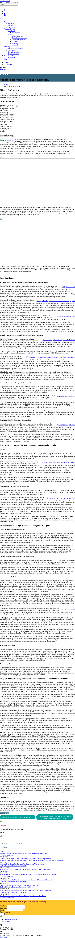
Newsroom (11, 57)
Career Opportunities (10, 919)
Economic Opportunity (19, 39)
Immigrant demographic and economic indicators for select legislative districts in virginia (55, 817)
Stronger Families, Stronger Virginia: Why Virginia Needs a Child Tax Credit (24, 853)
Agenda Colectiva (13, 54)
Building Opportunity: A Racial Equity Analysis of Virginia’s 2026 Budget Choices (25, 859)
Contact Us (11, 27)
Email (2, 910)
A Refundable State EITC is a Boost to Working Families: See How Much (23, 896)
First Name (3, 906)
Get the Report (4, 813)
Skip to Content (5, 1)
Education (15, 41)
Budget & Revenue (18, 36)
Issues (10, 34)
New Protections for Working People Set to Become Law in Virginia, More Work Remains (28, 874)
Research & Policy (9, 29)
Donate (6, 62)
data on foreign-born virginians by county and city (17, 817)
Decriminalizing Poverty (19, 38)
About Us (11, 24)
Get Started (11, 31)
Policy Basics (16, 32)
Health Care (15, 43)
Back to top (3, 937)
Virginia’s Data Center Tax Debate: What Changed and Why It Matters (22, 864)
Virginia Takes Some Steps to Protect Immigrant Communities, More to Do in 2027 (25, 869)
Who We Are (12, 25)
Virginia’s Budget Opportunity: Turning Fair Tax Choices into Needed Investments (25, 890)
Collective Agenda (13, 52)
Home (6, 84)
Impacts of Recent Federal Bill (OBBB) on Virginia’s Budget (19, 885)
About (6, 22)
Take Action (11, 50)
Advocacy (7, 47)
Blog (5, 59)
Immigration (15, 45)
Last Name (3, 908)
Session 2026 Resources (15, 48)
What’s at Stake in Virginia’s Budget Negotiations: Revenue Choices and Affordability (26, 880)
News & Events (9, 55)
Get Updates (8, 64)
